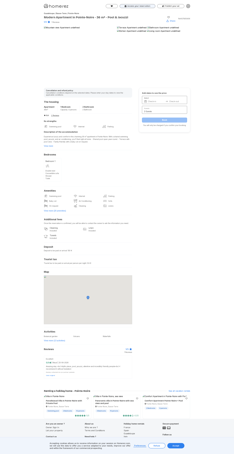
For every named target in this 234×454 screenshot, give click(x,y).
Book (164, 120)
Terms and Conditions (95, 430)
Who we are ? (91, 427)
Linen (91, 228)
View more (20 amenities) (55, 211)
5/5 (45, 22)
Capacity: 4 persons (68, 110)
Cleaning (82, 206)
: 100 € (69, 251)
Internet (81, 127)
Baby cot (52, 201)
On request (53, 206)
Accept (175, 445)
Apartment (49, 107)
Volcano (76, 336)
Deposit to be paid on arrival (55, 251)
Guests (146, 108)
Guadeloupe (129, 433)
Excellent (49, 359)
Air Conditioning (85, 201)
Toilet (47, 178)
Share (172, 21)
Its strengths (50, 121)
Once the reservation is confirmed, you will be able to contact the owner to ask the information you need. (86, 223)
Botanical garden (51, 336)
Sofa (110, 201)
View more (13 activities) (54, 341)
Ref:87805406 (184, 19)
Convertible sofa (52, 173)
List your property (54, 430)
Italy (126, 436)
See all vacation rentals (179, 391)
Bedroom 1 (50, 161)
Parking (110, 127)
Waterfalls (107, 336)
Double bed (50, 171)
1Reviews (55, 22)
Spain (126, 430)
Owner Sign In (52, 427)
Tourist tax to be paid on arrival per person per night (65, 263)
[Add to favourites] (168, 17)
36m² (46, 110)
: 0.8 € (88, 263)
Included (53, 231)
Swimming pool (55, 127)
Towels (53, 235)
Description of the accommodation (61, 132)
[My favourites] (112, 6)
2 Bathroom (88, 107)
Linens (110, 206)
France (127, 427)
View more (48, 146)
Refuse (157, 445)
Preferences (140, 445)
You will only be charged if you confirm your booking (164, 125)
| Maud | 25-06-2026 (60, 363)
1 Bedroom (65, 107)
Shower (48, 176)
